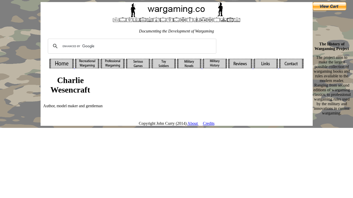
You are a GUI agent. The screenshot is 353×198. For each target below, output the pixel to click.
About (193, 123)
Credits (208, 123)
